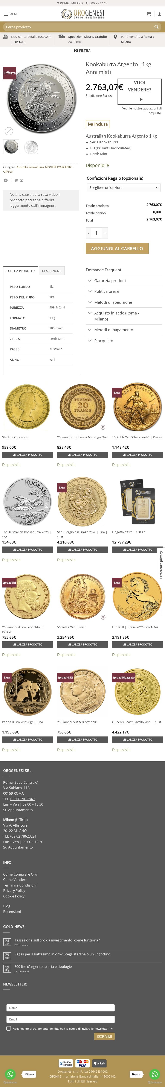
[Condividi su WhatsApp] (6, 180)
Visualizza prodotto (28, 454)
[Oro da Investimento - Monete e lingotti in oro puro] (82, 14)
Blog (6, 906)
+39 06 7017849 (22, 799)
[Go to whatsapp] (10, 1074)
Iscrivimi (104, 1036)
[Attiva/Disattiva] (90, 281)
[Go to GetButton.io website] (10, 1082)
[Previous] (10, 98)
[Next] (72, 98)
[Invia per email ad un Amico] (21, 180)
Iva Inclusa (98, 124)
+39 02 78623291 (23, 836)
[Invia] (156, 27)
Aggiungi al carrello (117, 248)
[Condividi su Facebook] (11, 180)
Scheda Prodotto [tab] (21, 271)
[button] (10, 14)
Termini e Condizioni (20, 885)
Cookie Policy (13, 896)
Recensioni (12, 911)
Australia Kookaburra (30, 167)
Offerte (7, 171)
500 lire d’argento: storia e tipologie (43, 967)
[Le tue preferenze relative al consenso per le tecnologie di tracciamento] (161, 565)
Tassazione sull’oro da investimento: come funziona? (57, 940)
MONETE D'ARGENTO (58, 167)
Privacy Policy (14, 890)
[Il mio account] (159, 14)
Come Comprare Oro (20, 874)
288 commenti (29, 945)
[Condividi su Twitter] (16, 180)
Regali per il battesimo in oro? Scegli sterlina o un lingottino (62, 954)
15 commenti (27, 971)
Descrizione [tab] (51, 271)
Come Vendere (15, 879)
